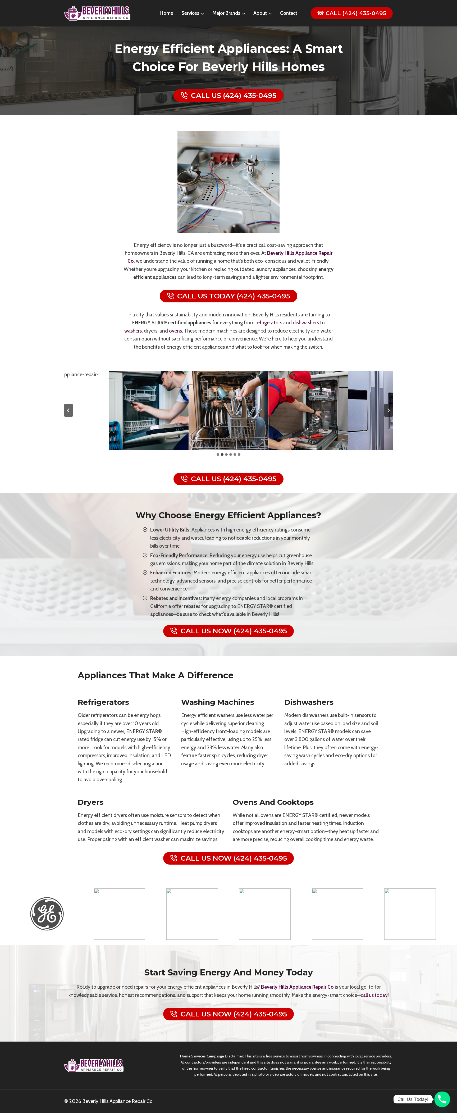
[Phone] (442, 1099)
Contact (288, 13)
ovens (175, 331)
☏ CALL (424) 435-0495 (351, 13)
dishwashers (306, 323)
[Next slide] (388, 410)
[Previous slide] (68, 410)
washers (133, 331)
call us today (374, 995)
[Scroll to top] (445, 1088)
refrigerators (268, 323)
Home (166, 13)
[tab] (218, 454)
